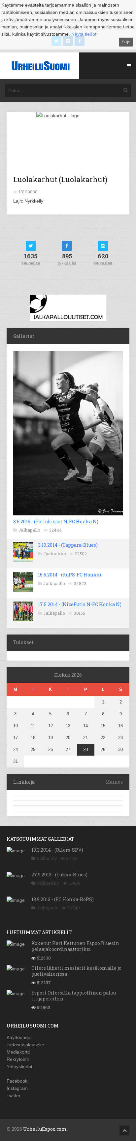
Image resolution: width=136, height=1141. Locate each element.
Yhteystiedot (19, 1066)
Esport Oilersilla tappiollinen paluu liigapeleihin (73, 996)
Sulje (126, 42)
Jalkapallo (29, 530)
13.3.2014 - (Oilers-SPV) (57, 850)
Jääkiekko (54, 554)
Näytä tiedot (83, 34)
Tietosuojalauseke (25, 1044)
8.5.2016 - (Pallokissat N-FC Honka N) (55, 521)
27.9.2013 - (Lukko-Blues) (59, 874)
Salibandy (47, 858)
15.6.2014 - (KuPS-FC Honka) (69, 574)
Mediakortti (18, 1052)
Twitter (13, 1095)
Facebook (17, 1081)
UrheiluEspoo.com (45, 1129)
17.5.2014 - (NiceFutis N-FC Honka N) (79, 604)
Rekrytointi (18, 1059)
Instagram (17, 1088)
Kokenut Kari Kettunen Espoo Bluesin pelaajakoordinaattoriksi (75, 946)
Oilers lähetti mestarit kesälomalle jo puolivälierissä (76, 971)
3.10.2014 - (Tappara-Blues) (68, 545)
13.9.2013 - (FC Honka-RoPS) (62, 899)
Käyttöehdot (19, 1037)
